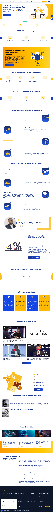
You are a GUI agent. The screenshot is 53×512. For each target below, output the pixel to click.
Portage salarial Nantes (39, 379)
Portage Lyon (41, 501)
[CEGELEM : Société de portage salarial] (4, 1)
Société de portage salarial (7, 493)
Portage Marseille (41, 496)
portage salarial (9, 54)
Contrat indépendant (18, 499)
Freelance (5, 116)
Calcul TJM (4, 498)
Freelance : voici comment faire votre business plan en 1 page (21, 409)
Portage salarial (12, 1)
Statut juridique (26, 151)
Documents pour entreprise (31, 501)
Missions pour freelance (18, 501)
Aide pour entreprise (30, 493)
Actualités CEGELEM (26, 427)
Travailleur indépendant (28, 127)
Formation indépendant (18, 496)
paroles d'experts (35, 395)
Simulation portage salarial (20, 1)
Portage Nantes (41, 498)
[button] (2, 511)
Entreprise (31, 1)
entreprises (38, 163)
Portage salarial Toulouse (40, 385)
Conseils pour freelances (18, 502)
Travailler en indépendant (19, 493)
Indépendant (27, 1)
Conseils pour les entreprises (31, 502)
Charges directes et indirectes (31, 499)
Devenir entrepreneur (8, 140)
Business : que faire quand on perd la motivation (19, 400)
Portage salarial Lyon (39, 376)
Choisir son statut (29, 498)
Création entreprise (7, 169)
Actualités (35, 1)
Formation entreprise (30, 496)
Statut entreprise (26, 180)
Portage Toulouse (41, 499)
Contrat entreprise (7, 192)
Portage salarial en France (44, 493)
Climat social (25, 204)
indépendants (38, 110)
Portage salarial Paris (39, 374)
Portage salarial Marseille (40, 382)
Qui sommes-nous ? (18, 506)
